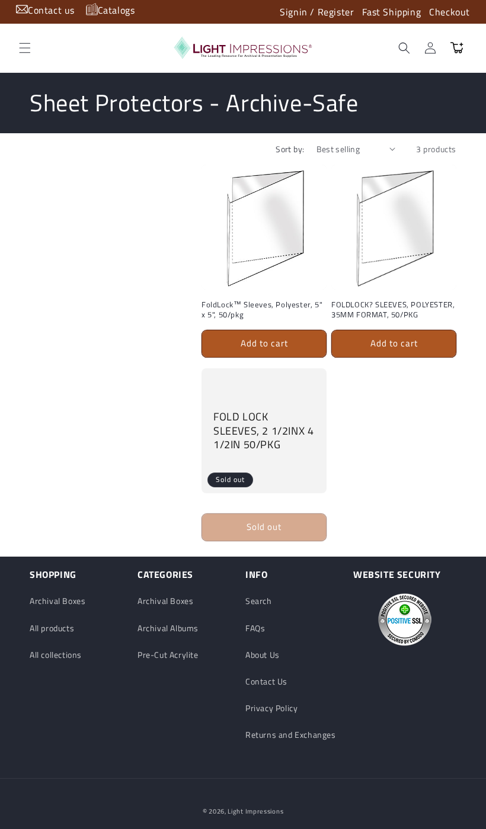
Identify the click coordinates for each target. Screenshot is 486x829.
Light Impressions (255, 811)
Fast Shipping (391, 12)
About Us (262, 654)
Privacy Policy (271, 708)
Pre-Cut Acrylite (168, 654)
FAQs (255, 628)
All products (52, 628)
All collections (56, 654)
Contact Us (266, 681)
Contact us (51, 10)
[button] (25, 48)
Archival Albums (168, 628)
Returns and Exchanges (290, 734)
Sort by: (290, 149)
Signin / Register (317, 12)
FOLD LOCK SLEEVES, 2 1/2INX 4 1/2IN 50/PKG (263, 430)
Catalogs (116, 10)
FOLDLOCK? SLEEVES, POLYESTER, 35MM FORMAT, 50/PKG (393, 310)
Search (258, 601)
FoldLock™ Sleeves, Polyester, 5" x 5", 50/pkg (262, 310)
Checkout (449, 12)
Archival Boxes (57, 601)
